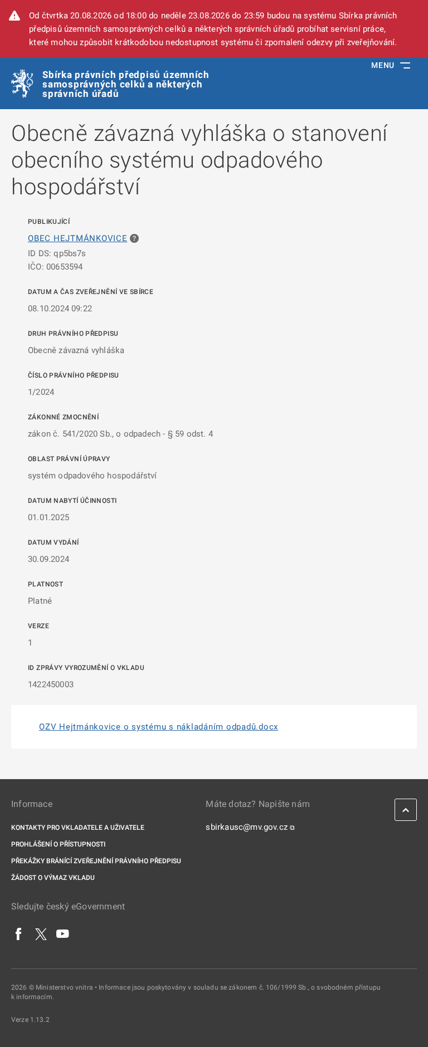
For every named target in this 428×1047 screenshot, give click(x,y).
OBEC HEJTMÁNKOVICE (78, 238)
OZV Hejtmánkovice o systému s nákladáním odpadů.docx (158, 727)
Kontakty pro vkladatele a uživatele (77, 827)
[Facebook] (19, 933)
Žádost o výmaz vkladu (53, 878)
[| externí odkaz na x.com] (41, 933)
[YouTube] (63, 933)
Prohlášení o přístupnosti (58, 844)
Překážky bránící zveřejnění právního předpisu (96, 861)
